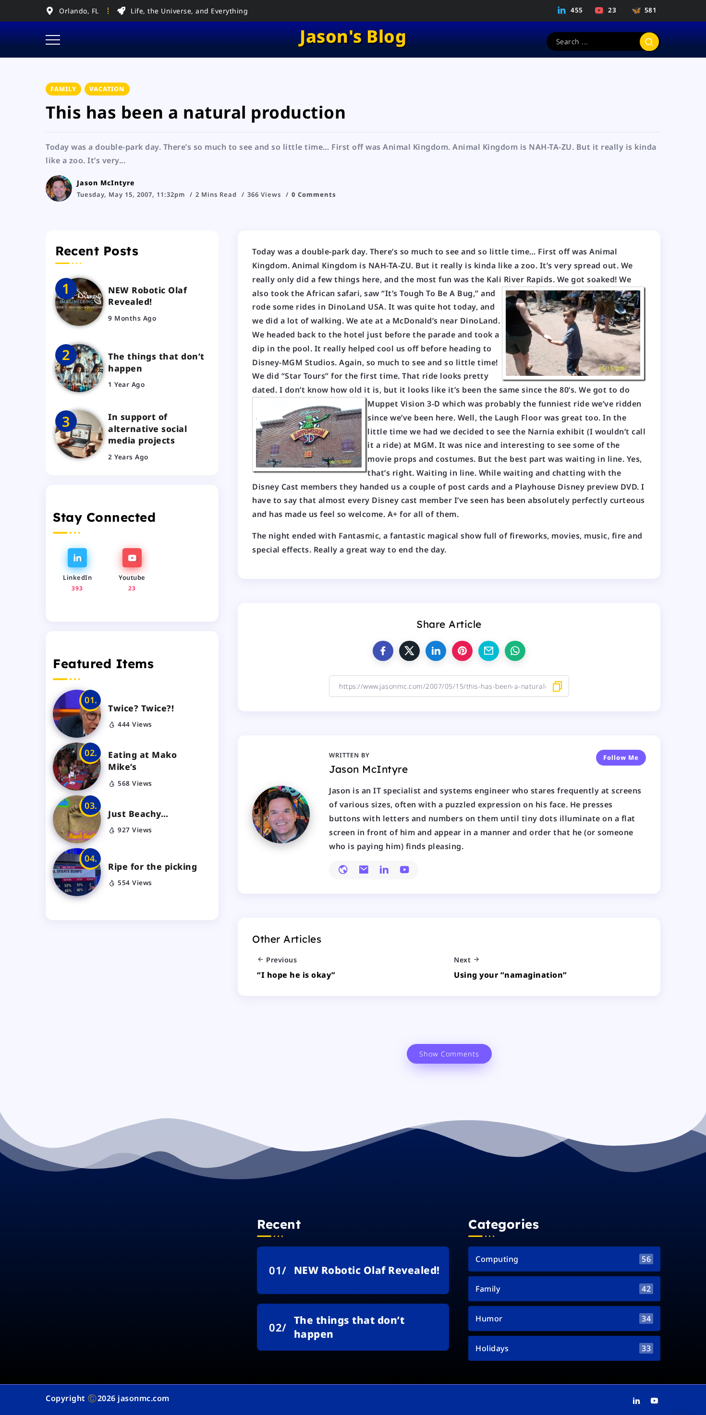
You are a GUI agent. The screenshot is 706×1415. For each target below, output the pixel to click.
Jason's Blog (353, 36)
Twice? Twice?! (141, 708)
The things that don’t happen (156, 362)
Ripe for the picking (152, 866)
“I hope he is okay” (296, 975)
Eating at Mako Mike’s (142, 760)
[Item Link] (79, 302)
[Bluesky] (642, 10)
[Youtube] (606, 10)
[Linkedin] (570, 10)
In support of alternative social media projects (147, 428)
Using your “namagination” (510, 975)
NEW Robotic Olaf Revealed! (147, 296)
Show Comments (449, 1053)
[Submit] (649, 41)
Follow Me (621, 757)
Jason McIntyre (106, 182)
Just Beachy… (138, 813)
